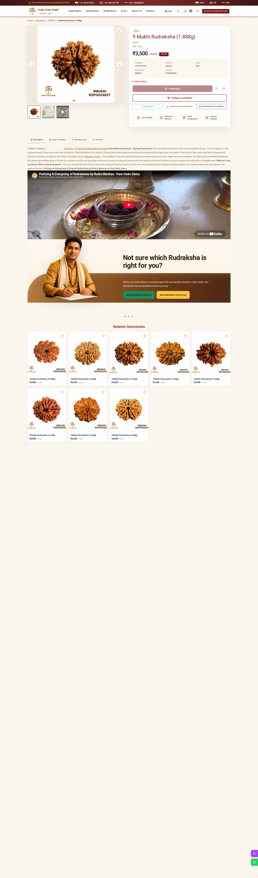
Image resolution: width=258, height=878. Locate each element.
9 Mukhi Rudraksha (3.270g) (42, 435)
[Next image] (119, 64)
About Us (137, 11)
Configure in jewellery (181, 98)
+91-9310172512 (86, 3)
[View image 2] (48, 112)
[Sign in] (197, 11)
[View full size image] (119, 30)
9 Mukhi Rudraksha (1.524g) (166, 379)
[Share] (224, 88)
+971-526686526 (136, 3)
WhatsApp (149, 106)
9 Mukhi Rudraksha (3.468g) (83, 379)
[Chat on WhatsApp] (254, 862)
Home (30, 20)
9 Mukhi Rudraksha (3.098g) (42, 379)
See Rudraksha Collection (173, 295)
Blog (124, 11)
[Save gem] (217, 88)
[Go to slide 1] (74, 100)
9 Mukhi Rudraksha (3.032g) (83, 435)
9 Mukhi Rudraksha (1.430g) (207, 379)
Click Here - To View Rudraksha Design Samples (86, 148)
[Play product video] (62, 112)
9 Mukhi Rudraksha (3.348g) (124, 435)
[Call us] (254, 853)
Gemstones (75, 11)
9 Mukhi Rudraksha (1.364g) (124, 379)
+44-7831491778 (111, 3)
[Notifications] (185, 11)
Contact (150, 11)
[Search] (178, 11)
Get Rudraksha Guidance (139, 295)
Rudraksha (93, 11)
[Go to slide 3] (78, 100)
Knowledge (110, 11)
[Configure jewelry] (64, 347)
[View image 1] (34, 112)
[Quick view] (64, 341)
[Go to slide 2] (76, 100)
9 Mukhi (51, 20)
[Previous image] (32, 64)
